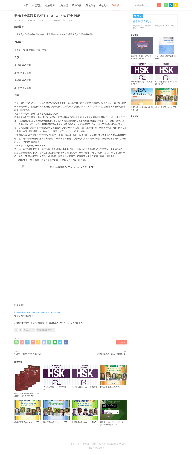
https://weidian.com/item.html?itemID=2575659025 (37, 312)
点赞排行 (94, 444)
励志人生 (103, 5)
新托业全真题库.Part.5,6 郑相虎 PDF (112, 353)
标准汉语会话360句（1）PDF (84, 422)
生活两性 (37, 5)
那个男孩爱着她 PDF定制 (116, 444)
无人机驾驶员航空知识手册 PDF (166, 57)
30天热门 (70, 444)
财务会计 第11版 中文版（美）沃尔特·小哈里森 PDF (112, 423)
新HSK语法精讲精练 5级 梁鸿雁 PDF (142, 108)
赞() (121, 342)
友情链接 (86, 444)
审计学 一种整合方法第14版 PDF (27, 353)
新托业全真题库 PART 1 (45, 330)
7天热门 (78, 444)
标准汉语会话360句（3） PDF (26, 422)
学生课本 (116, 5)
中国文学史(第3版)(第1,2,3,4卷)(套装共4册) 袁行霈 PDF (27, 394)
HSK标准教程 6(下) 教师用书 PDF (54, 387)
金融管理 (63, 5)
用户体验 (77, 5)
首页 (26, 5)
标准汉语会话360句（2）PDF (55, 422)
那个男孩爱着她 (37, 322)
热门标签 (102, 444)
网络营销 (90, 5)
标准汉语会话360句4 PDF (110, 386)
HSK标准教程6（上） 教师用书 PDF (84, 387)
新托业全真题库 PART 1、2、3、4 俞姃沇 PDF (65, 322)
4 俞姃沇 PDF (29, 330)
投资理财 (50, 5)
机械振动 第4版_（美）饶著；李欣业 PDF (141, 57)
